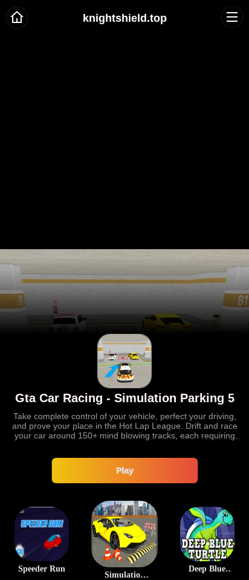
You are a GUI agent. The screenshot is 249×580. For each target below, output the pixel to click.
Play (124, 470)
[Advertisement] (124, 124)
